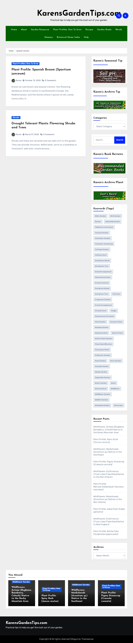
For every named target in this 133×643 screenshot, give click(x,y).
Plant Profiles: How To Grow (67, 30)
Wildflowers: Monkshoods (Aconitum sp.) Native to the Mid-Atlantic (107, 499)
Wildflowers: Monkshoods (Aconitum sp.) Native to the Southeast (107, 452)
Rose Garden (115, 361)
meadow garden (101, 327)
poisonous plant (102, 350)
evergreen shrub (102, 288)
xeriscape (118, 405)
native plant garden (103, 338)
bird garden (115, 216)
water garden (101, 383)
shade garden (101, 372)
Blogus (74, 639)
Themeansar (87, 639)
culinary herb (101, 255)
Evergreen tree (101, 294)
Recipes (89, 30)
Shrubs (16, 117)
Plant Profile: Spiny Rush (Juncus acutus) (49, 598)
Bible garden (100, 216)
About (24, 30)
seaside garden (101, 366)
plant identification (103, 344)
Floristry (116, 294)
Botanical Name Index (68, 37)
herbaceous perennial (104, 316)
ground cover (101, 311)
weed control (100, 389)
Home (14, 30)
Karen (18, 80)
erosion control (101, 283)
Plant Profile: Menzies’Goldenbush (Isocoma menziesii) (108, 487)
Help (86, 37)
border (98, 221)
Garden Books (104, 30)
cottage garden (102, 249)
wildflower (115, 389)
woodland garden (102, 405)
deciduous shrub (102, 260)
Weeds (118, 30)
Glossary (48, 37)
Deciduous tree (101, 266)
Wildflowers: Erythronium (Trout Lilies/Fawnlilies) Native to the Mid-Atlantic (108, 474)
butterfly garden (112, 221)
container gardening (104, 244)
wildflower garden (102, 394)
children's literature (104, 227)
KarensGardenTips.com (79, 14)
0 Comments (50, 80)
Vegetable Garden (102, 377)
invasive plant (116, 322)
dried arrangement (103, 272)
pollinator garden (102, 355)
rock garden (100, 361)
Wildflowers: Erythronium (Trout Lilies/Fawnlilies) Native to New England (108, 522)
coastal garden (101, 233)
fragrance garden (102, 299)
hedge (113, 311)
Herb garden (100, 322)
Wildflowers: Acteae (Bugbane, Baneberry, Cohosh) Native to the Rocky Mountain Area (108, 430)
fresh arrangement (103, 305)
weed (113, 383)
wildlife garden (101, 400)
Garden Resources (40, 30)
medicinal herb (101, 333)
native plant (117, 333)
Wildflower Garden (21, 582)
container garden (102, 238)
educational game (103, 277)
